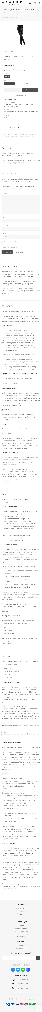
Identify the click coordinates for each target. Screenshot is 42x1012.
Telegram (18, 970)
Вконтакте (13, 970)
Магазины (21, 914)
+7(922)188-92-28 (22, 979)
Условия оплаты (21, 928)
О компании (21, 908)
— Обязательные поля (10, 247)
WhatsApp (23, 970)
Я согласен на (20, 242)
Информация (21, 922)
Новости (21, 911)
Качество (21, 937)
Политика (21, 917)
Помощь (21, 925)
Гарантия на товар (21, 934)
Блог (21, 945)
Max (28, 970)
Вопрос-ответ (21, 948)
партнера (33, 834)
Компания (21, 905)
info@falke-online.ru (22, 983)
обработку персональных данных (25, 242)
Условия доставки (21, 931)
